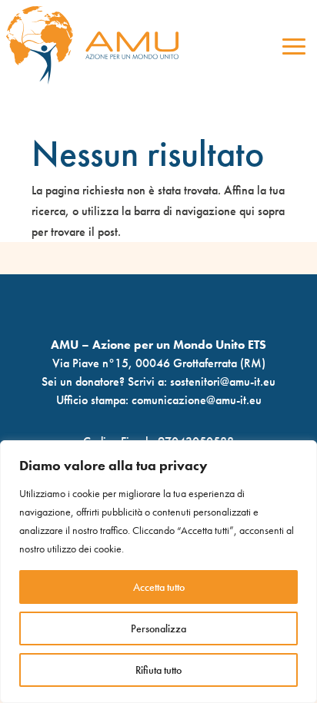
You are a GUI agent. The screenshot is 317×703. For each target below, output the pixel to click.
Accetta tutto (159, 587)
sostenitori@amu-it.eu (222, 381)
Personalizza (158, 628)
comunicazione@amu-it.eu (197, 400)
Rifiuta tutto (158, 670)
